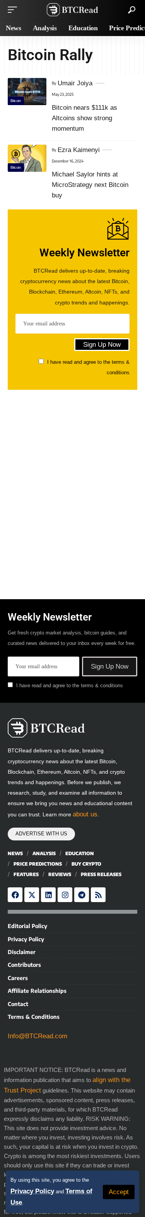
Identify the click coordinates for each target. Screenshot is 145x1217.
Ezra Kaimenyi (79, 150)
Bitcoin (15, 101)
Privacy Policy (32, 1191)
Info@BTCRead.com (37, 1036)
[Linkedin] (48, 894)
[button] (119, 1192)
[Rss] (98, 894)
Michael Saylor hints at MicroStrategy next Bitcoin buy (90, 185)
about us (85, 814)
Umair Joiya (75, 83)
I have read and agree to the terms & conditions (69, 685)
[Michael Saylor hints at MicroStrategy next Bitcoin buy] (27, 158)
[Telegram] (81, 894)
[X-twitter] (31, 894)
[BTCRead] (73, 9)
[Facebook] (15, 894)
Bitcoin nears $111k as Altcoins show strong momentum (84, 118)
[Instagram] (65, 894)
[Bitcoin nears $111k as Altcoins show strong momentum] (27, 91)
